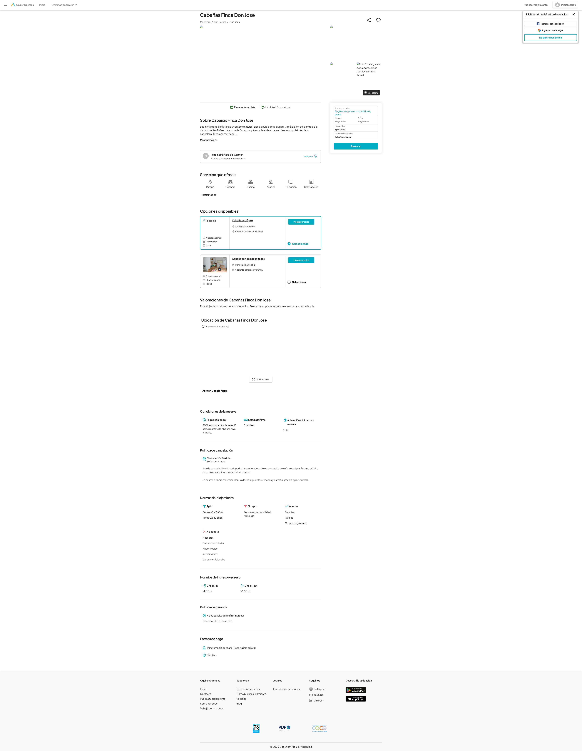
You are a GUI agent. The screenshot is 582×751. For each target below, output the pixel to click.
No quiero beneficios (550, 37)
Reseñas (241, 698)
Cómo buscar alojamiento (251, 693)
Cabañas (234, 21)
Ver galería (373, 92)
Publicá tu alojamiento (213, 698)
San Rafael (220, 21)
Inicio (203, 689)
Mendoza (205, 21)
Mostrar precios (301, 221)
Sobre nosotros (208, 703)
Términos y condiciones (286, 689)
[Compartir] (368, 20)
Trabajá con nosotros (212, 708)
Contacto (205, 693)
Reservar (356, 146)
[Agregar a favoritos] (378, 20)
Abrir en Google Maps (214, 390)
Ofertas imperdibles (248, 689)
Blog (239, 703)
